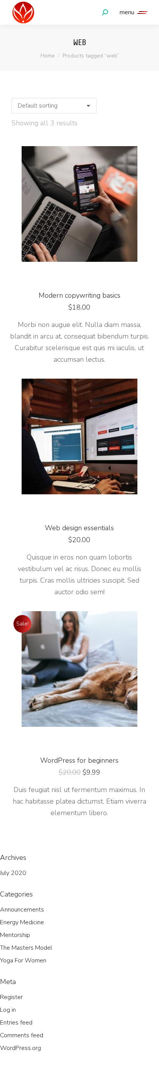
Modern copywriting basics (79, 295)
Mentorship (15, 935)
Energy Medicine (22, 922)
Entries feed (16, 1022)
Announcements (22, 909)
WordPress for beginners (79, 760)
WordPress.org (20, 1048)
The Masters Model (26, 948)
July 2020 (13, 873)
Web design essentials (79, 527)
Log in (8, 1010)
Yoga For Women (23, 960)
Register (11, 997)
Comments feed (21, 1035)
